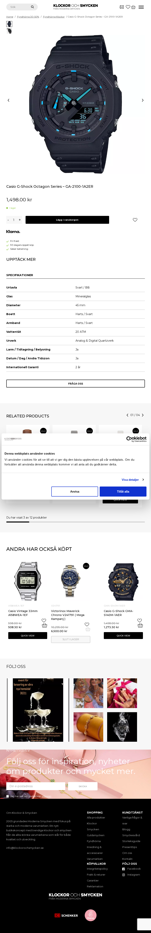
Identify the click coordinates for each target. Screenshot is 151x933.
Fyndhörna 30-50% (28, 16)
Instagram (133, 874)
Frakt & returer (96, 874)
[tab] (19, 275)
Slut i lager (71, 639)
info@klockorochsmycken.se (25, 847)
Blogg (126, 829)
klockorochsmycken (37, 682)
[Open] (38, 710)
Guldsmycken (95, 835)
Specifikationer (19, 275)
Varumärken (95, 858)
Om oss (127, 852)
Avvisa (74, 491)
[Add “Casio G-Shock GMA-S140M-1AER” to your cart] (140, 625)
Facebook (134, 868)
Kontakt (127, 858)
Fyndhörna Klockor (54, 16)
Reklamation (95, 886)
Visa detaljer (130, 479)
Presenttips (129, 847)
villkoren (46, 796)
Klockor (92, 823)
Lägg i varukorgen (67, 219)
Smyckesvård (131, 835)
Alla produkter (96, 817)
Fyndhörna (94, 841)
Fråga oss (75, 383)
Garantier (93, 880)
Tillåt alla (123, 491)
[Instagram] (65, 738)
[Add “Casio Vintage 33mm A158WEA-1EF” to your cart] (44, 625)
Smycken (93, 829)
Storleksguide (131, 841)
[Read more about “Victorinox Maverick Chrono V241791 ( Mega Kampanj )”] (88, 629)
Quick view (120, 499)
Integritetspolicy (97, 868)
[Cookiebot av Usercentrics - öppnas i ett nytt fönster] (129, 439)
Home (9, 16)
